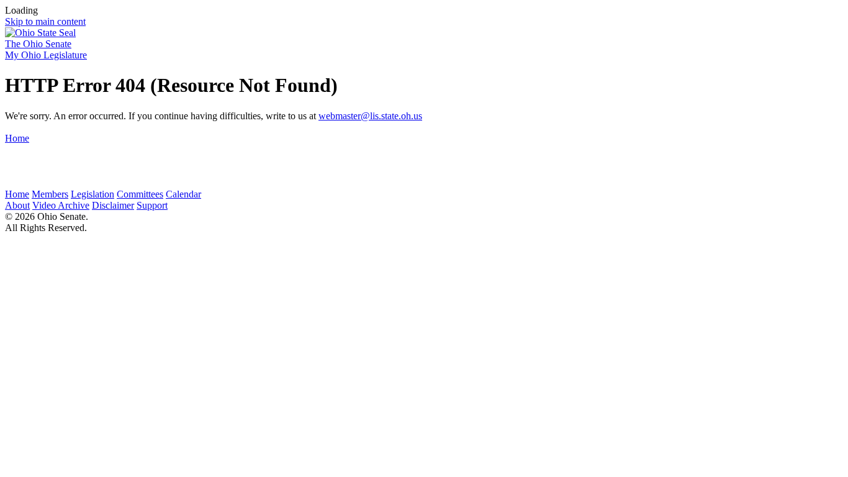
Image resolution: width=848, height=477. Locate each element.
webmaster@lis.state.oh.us (370, 116)
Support (152, 205)
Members (50, 194)
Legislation (92, 194)
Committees (140, 194)
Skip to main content (45, 21)
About (17, 205)
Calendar (183, 194)
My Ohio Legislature (46, 55)
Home (17, 138)
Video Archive (60, 205)
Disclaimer (113, 205)
